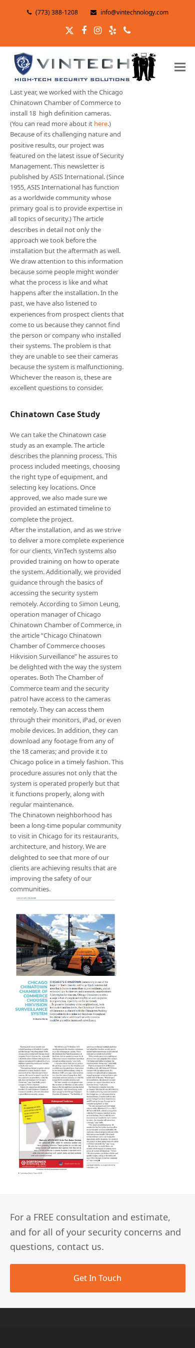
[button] (180, 67)
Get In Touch (98, 1277)
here (101, 123)
